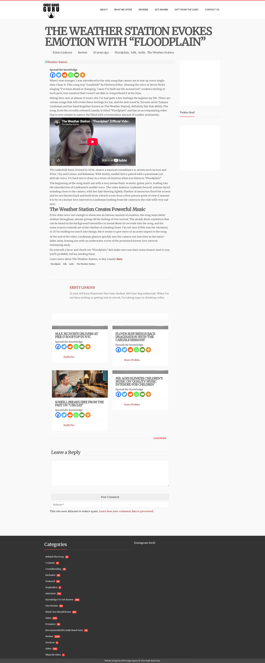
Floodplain (122, 52)
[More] (82, 75)
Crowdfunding (53, 569)
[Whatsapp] (70, 75)
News (48, 618)
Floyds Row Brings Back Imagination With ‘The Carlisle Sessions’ (135, 337)
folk (133, 52)
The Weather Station (160, 52)
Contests (50, 562)
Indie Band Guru (153, 661)
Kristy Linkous (62, 52)
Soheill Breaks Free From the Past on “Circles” (79, 403)
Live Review (51, 605)
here (119, 259)
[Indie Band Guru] (56, 9)
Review (82, 52)
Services (49, 642)
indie (141, 52)
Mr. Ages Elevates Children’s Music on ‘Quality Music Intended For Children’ (139, 381)
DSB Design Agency (129, 661)
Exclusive (50, 575)
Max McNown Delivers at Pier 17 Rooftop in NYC (76, 335)
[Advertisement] (200, 82)
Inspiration (51, 587)
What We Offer (53, 654)
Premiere (50, 624)
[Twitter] (58, 75)
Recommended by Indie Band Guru (64, 630)
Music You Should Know (58, 611)
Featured (50, 581)
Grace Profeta (132, 359)
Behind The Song (54, 556)
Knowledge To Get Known (59, 599)
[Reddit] (64, 75)
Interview (50, 593)
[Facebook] (52, 75)
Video (48, 648)
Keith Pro (69, 356)
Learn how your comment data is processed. (126, 511)
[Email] (76, 75)
